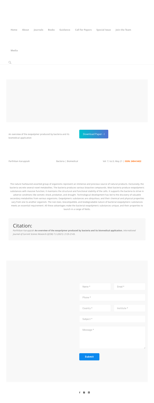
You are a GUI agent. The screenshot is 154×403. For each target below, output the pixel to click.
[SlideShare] (89, 392)
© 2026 (35, 392)
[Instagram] (84, 392)
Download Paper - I (94, 134)
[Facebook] (79, 392)
